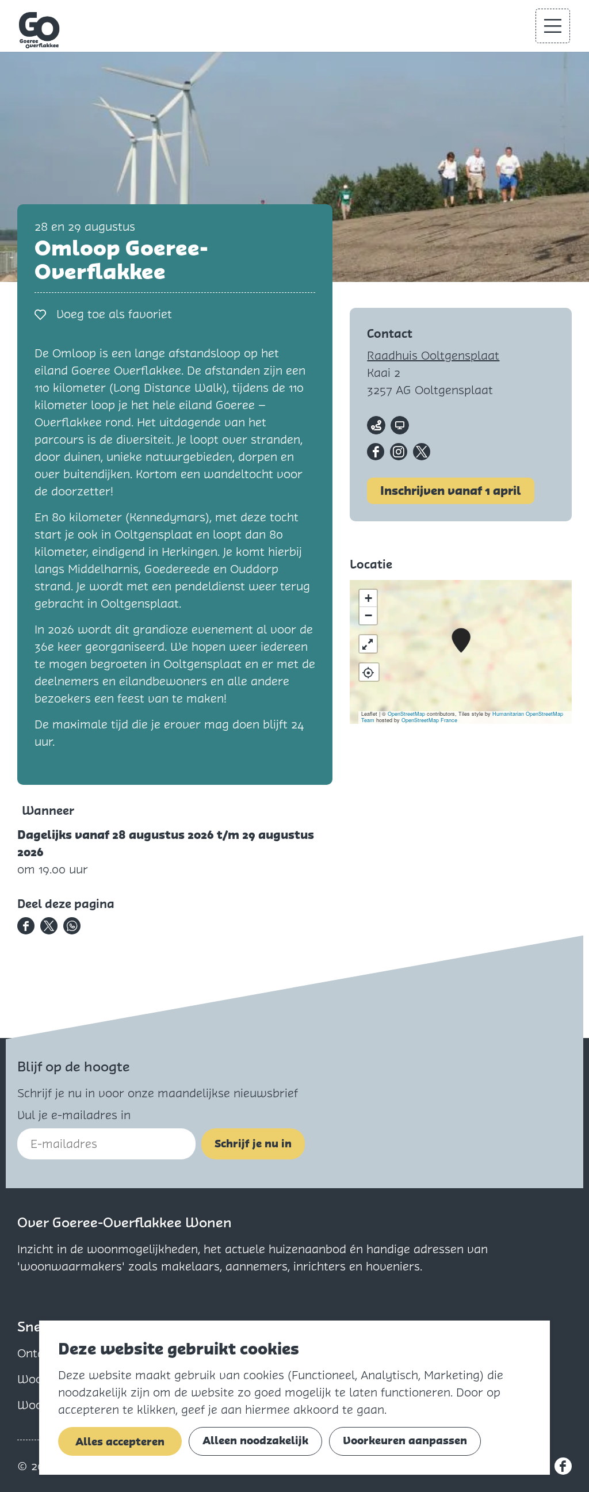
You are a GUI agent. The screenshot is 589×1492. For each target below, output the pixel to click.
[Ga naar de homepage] (39, 30)
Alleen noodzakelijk (255, 1440)
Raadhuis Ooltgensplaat (433, 355)
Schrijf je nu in (253, 1143)
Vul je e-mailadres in (74, 1115)
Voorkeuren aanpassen (405, 1440)
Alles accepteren (120, 1441)
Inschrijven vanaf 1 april (450, 491)
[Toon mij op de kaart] (368, 672)
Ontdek (37, 1353)
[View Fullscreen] (368, 643)
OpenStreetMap (406, 714)
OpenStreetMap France (429, 720)
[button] (461, 641)
